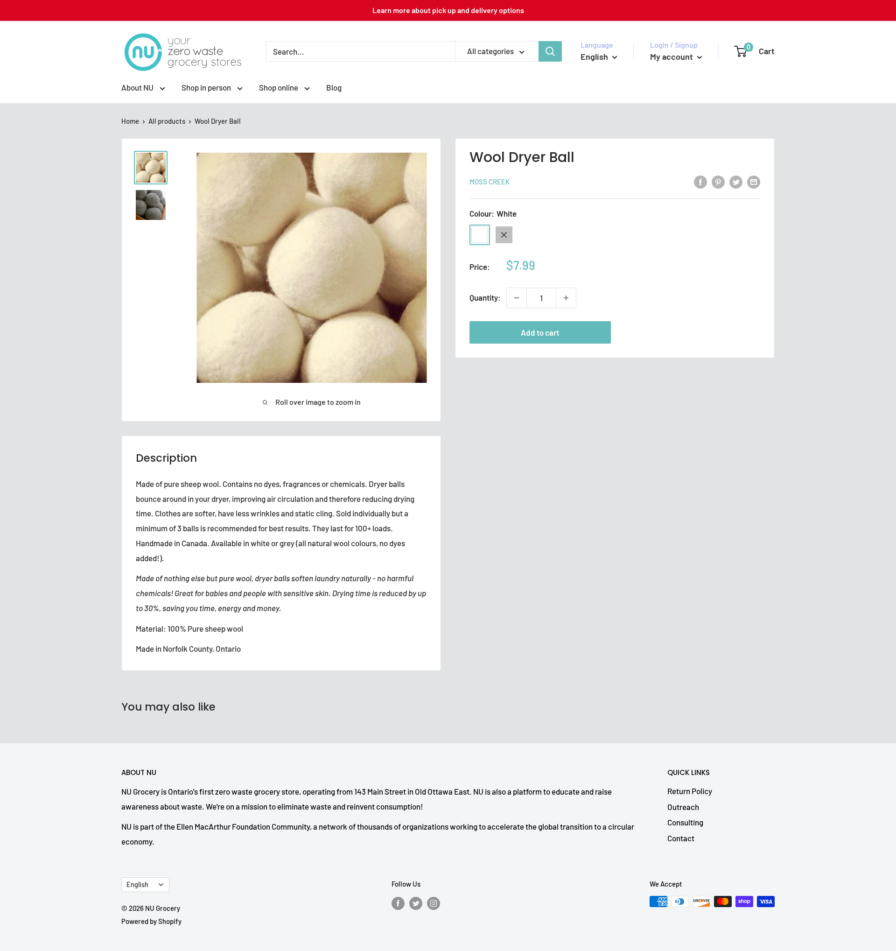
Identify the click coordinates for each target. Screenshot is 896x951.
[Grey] (504, 234)
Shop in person (207, 87)
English (137, 884)
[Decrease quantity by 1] (516, 298)
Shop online (279, 87)
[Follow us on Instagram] (433, 903)
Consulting (685, 822)
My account (672, 56)
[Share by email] (753, 181)
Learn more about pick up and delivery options (448, 10)
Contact (680, 838)
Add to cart (540, 332)
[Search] (550, 51)
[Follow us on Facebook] (398, 903)
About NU (138, 87)
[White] (479, 234)
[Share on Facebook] (700, 181)
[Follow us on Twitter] (415, 903)
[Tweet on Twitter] (735, 181)
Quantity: (485, 297)
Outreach (683, 806)
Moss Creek (489, 182)
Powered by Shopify (151, 921)
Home (130, 121)
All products (166, 121)
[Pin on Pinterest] (718, 181)
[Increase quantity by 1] (566, 298)
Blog (334, 87)
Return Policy (689, 791)
